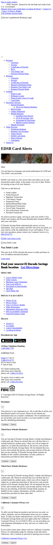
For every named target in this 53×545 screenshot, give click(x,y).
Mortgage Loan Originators (16, 282)
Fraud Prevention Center (15, 314)
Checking (14, 63)
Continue (5, 424)
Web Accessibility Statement (17, 311)
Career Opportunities (14, 328)
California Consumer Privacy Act (14, 538)
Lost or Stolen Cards (14, 277)
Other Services (11, 127)
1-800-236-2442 (16, 382)
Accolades (10, 326)
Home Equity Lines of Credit (22, 98)
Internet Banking (17, 105)
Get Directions (30, 267)
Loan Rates (15, 100)
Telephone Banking (18, 129)
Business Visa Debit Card (21, 87)
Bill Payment (16, 109)
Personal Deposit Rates (20, 74)
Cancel (13, 424)
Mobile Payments (17, 125)
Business (9, 76)
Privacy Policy (11, 303)
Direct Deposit (16, 138)
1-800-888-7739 (7, 348)
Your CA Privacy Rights (11, 11)
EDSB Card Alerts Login (11, 238)
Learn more (5, 259)
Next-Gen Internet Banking (26, 107)
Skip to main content (9, 2)
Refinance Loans (17, 96)
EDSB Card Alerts (18, 136)
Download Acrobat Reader (16, 286)
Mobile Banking (17, 114)
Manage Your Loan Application (13, 9)
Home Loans (16, 94)
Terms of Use (11, 300)
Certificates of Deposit (19, 67)
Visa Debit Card (17, 71)
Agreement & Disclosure (25, 120)
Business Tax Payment (19, 131)
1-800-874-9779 (7, 360)
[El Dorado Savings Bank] (11, 13)
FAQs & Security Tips (24, 118)
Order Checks (16, 134)
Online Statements (18, 111)
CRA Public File (12, 291)
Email (3, 358)
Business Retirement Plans (21, 85)
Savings (14, 65)
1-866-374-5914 (16, 373)
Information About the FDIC (17, 309)
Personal (9, 60)
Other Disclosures (13, 307)
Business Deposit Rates (20, 89)
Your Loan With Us (13, 284)
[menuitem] (29, 67)
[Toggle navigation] (2, 56)
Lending (9, 91)
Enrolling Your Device (24, 116)
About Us (10, 142)
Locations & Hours (33, 9)
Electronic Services (13, 103)
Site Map (9, 289)
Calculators (15, 140)
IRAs (13, 69)
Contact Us (47, 9)
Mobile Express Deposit (25, 123)
